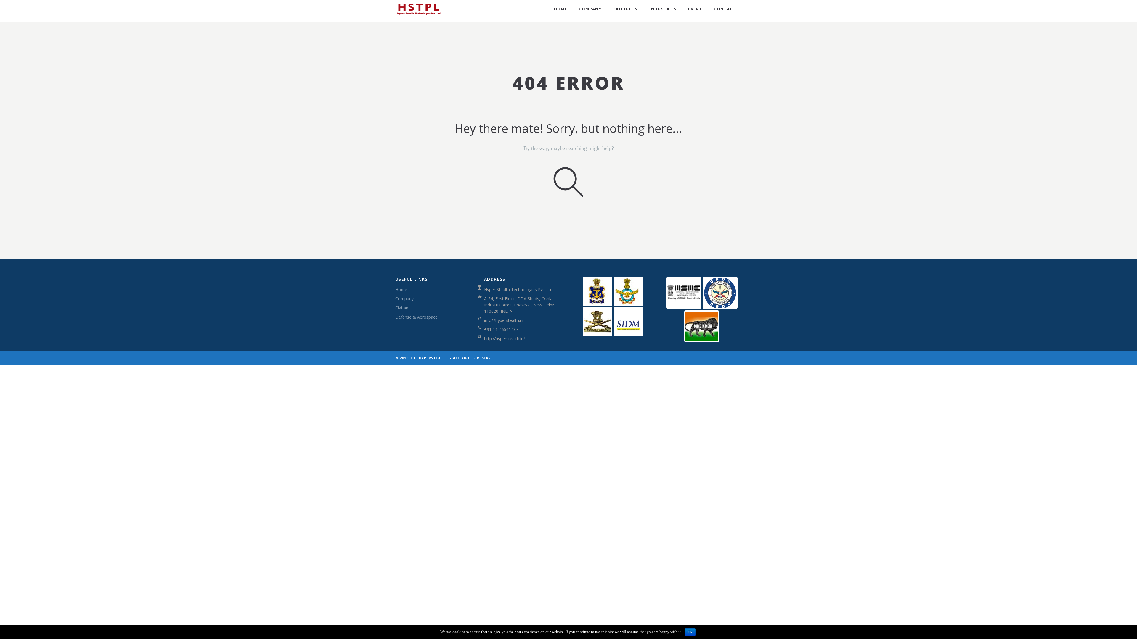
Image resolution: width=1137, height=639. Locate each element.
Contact (725, 9)
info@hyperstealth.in (503, 320)
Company (590, 9)
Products (625, 9)
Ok (690, 632)
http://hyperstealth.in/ (504, 338)
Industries (662, 9)
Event (695, 9)
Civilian (401, 308)
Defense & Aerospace (416, 317)
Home (560, 9)
